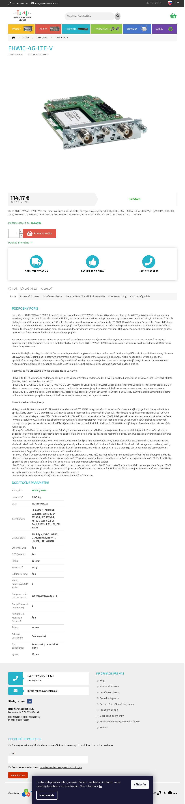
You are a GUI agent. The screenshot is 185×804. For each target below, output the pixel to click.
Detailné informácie (18, 243)
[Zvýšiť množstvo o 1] (21, 231)
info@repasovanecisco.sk (42, 691)
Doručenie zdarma (109, 692)
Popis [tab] (13, 296)
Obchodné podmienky (112, 716)
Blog (102, 680)
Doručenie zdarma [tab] (52, 296)
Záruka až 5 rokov (109, 686)
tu (100, 786)
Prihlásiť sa (18, 775)
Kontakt (104, 727)
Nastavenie (46, 795)
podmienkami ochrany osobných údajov (60, 767)
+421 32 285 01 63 (40, 678)
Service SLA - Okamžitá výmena (117, 704)
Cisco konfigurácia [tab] (140, 296)
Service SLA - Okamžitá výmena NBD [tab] (85, 296)
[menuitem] (21, 29)
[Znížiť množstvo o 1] (21, 235)
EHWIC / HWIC (39, 490)
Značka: (15, 54)
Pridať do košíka (43, 233)
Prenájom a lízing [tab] (117, 296)
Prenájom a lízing (109, 710)
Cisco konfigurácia (110, 698)
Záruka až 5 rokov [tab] (29, 296)
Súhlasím (140, 785)
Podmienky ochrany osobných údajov (120, 721)
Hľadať (118, 16)
